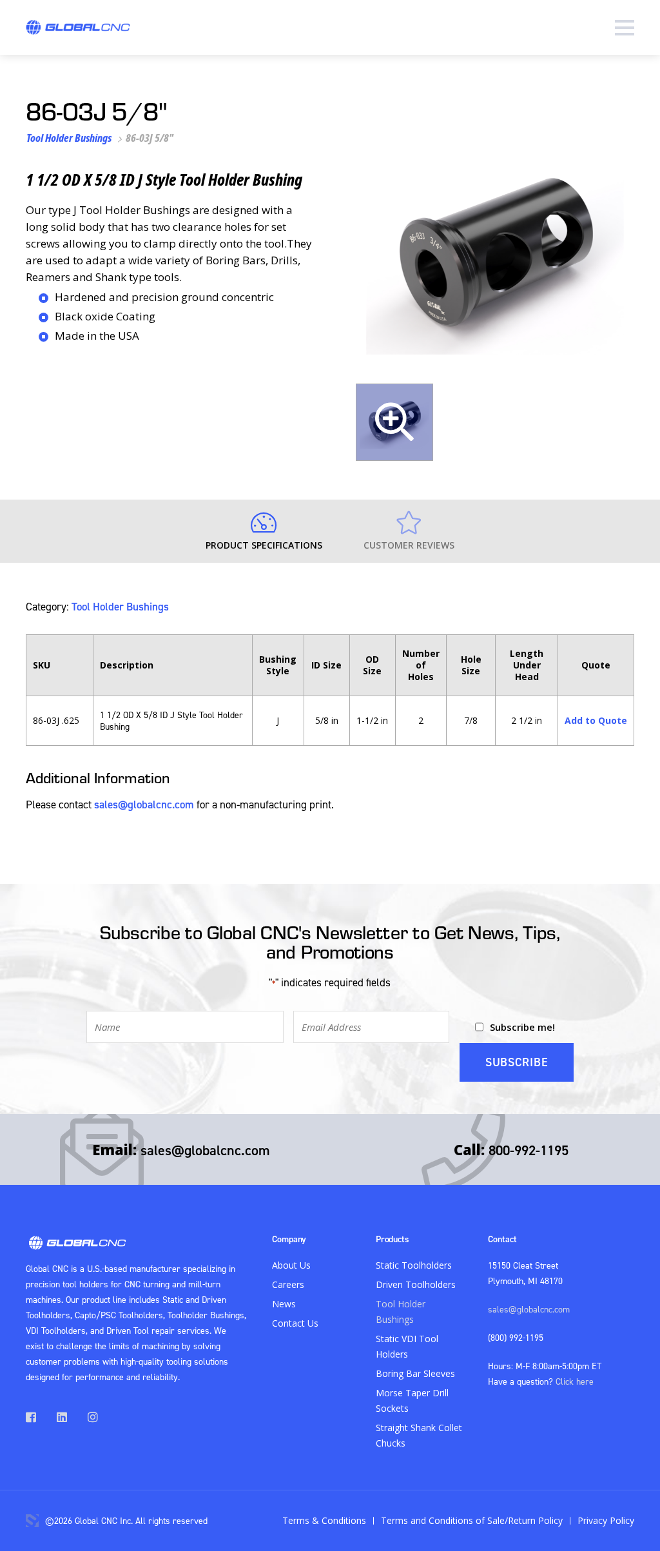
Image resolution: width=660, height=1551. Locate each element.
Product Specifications (264, 545)
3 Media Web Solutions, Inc (32, 1520)
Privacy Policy (606, 1520)
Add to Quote (596, 720)
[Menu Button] (624, 27)
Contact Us (295, 1323)
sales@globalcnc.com (144, 804)
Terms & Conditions (324, 1520)
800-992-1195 (528, 1150)
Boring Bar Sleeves (415, 1373)
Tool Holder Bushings (69, 138)
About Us (291, 1265)
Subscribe (516, 1062)
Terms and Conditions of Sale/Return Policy (472, 1520)
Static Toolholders (414, 1265)
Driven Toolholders (416, 1284)
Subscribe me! (522, 1026)
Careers (288, 1284)
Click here (575, 1381)
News (284, 1304)
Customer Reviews (409, 545)
